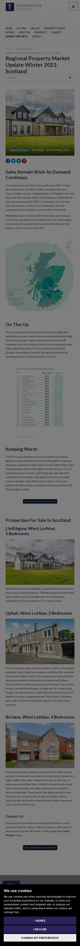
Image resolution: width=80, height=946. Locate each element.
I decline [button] (40, 929)
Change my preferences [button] (40, 937)
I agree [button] (40, 920)
